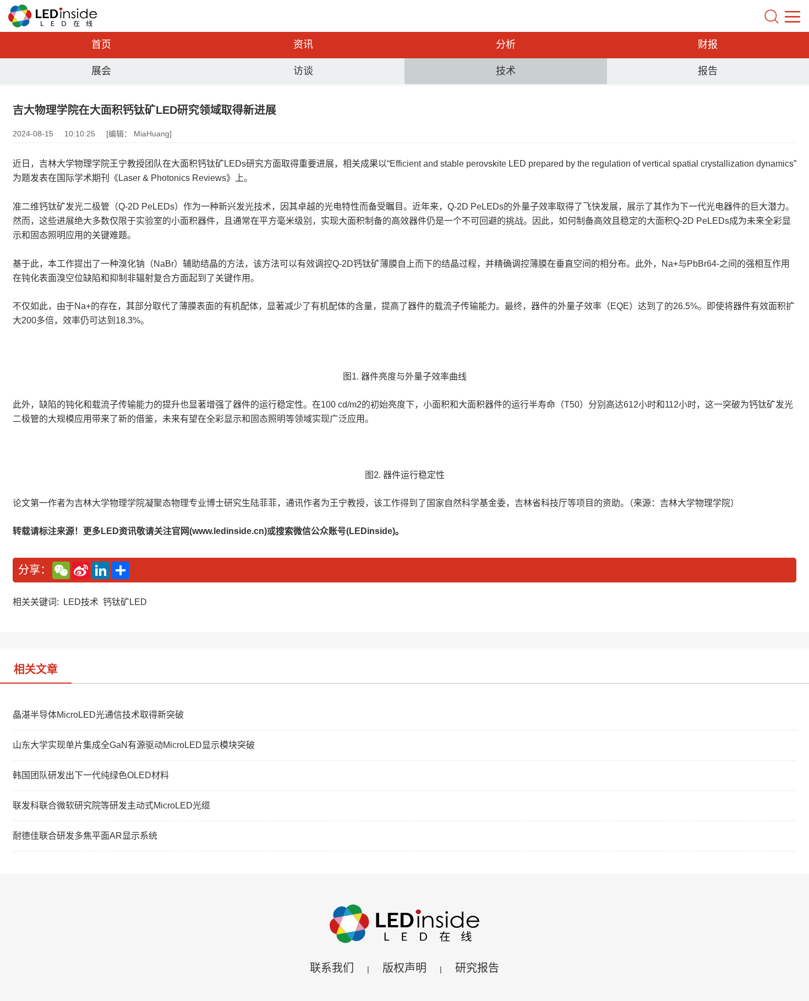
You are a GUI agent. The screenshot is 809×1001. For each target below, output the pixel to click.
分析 (506, 44)
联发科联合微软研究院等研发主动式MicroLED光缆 (111, 805)
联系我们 (332, 968)
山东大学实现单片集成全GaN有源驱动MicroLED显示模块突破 (134, 745)
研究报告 (477, 968)
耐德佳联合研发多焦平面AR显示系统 (85, 835)
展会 (101, 70)
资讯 (303, 44)
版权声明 (404, 968)
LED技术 (81, 602)
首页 (101, 44)
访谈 (303, 70)
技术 (506, 70)
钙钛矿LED (125, 602)
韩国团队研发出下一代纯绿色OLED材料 (91, 775)
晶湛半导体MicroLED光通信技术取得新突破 (98, 714)
